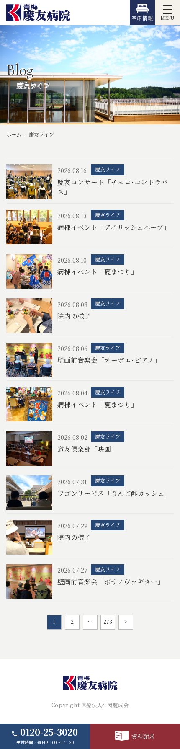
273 (107, 621)
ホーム (13, 134)
